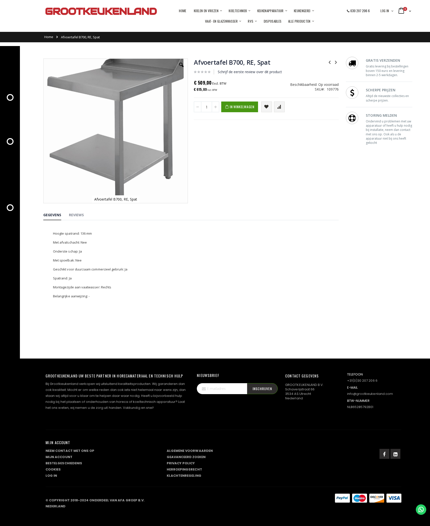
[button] (181, 69)
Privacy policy (181, 463)
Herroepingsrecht (184, 469)
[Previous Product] (329, 61)
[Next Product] (336, 61)
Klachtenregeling (184, 475)
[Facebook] (384, 454)
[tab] (56, 216)
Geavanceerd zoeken (186, 457)
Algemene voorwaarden (190, 450)
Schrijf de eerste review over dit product (250, 71)
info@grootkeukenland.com (370, 393)
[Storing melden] (223, 499)
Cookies (53, 469)
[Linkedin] (395, 454)
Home (48, 37)
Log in (384, 10)
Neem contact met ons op (70, 450)
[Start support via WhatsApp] (421, 509)
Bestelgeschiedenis (64, 463)
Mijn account (59, 457)
